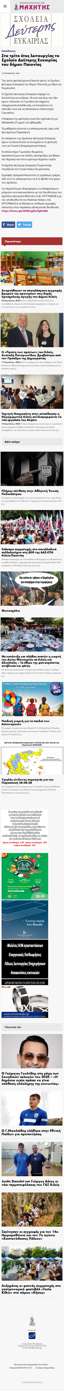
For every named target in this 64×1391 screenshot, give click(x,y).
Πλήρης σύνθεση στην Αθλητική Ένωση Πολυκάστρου (30, 492)
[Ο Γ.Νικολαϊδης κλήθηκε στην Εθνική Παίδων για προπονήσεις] (32, 1108)
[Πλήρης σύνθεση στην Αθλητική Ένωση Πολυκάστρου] (32, 469)
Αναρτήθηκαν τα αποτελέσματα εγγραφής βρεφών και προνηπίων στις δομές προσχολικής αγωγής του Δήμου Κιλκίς (32, 293)
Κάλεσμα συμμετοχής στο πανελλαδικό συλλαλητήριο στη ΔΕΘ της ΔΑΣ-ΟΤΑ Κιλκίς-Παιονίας (29, 552)
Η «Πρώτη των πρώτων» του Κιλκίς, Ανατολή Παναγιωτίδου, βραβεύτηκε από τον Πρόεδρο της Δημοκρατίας (31, 355)
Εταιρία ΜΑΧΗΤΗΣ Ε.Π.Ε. (21, 1367)
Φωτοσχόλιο (11, 610)
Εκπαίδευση (8, 51)
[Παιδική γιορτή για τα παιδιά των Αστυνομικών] (32, 699)
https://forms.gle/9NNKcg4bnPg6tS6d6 (25, 211)
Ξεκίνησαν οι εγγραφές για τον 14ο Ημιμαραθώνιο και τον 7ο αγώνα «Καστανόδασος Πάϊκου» (30, 1235)
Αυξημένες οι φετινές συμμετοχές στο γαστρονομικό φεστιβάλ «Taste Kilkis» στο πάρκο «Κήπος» (31, 1289)
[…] (33, 307)
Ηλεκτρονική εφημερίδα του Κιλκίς (31, 1364)
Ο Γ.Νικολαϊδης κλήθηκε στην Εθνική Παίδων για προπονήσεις (31, 1132)
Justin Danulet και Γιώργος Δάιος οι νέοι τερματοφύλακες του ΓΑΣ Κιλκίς (30, 1183)
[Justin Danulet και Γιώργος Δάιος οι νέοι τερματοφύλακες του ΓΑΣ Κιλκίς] (32, 1159)
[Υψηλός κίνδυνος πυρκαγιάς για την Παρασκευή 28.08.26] (32, 757)
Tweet (27, 224)
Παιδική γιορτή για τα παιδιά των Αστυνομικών (26, 722)
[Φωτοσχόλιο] (32, 588)
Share (10, 224)
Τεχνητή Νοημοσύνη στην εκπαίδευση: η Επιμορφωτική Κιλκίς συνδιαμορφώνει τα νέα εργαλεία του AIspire (31, 416)
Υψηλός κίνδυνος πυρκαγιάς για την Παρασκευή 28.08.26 (28, 780)
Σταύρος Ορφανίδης (45, 1367)
